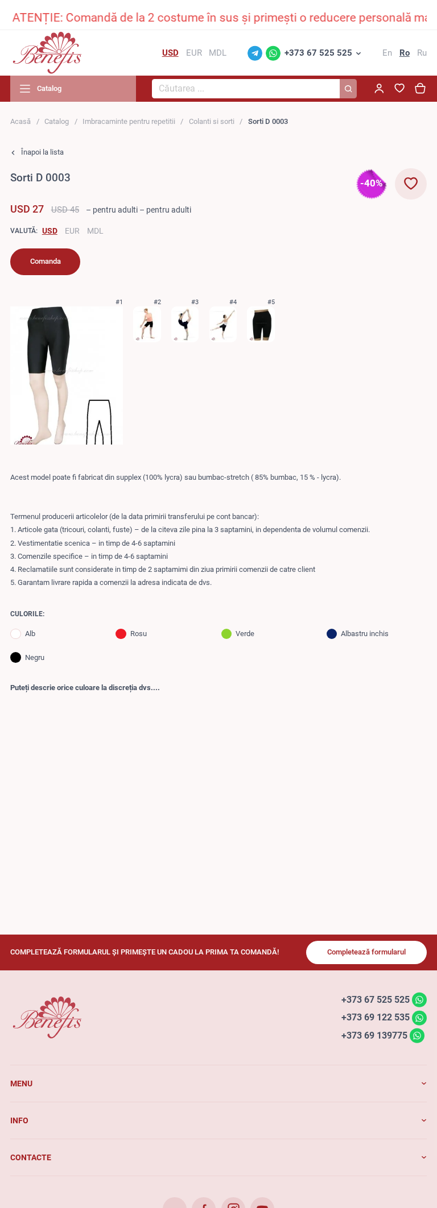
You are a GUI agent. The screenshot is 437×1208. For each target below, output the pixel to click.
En (387, 53)
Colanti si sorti (211, 121)
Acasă (20, 121)
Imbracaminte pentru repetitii (129, 121)
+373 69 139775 (374, 1035)
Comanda (45, 261)
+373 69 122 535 (375, 1017)
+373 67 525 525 (318, 53)
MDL (95, 230)
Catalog (56, 121)
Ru (422, 53)
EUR (72, 230)
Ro (404, 53)
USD (49, 230)
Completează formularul (366, 952)
